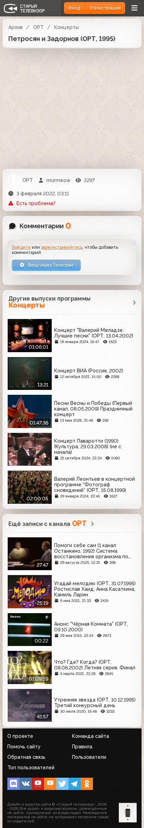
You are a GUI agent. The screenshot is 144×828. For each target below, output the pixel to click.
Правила (82, 746)
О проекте (20, 736)
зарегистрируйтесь (61, 247)
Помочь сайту (24, 746)
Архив (15, 27)
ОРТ (38, 27)
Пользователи (89, 757)
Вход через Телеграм (50, 265)
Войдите (21, 247)
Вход (74, 7)
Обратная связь (26, 757)
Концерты (66, 27)
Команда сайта (90, 736)
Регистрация (105, 7)
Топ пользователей (31, 767)
